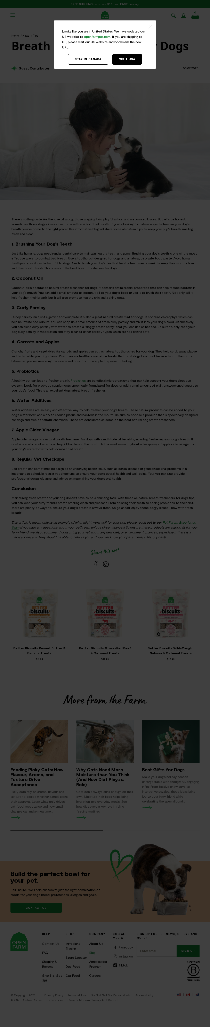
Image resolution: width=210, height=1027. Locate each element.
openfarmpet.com (97, 36)
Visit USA (127, 59)
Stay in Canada (88, 59)
